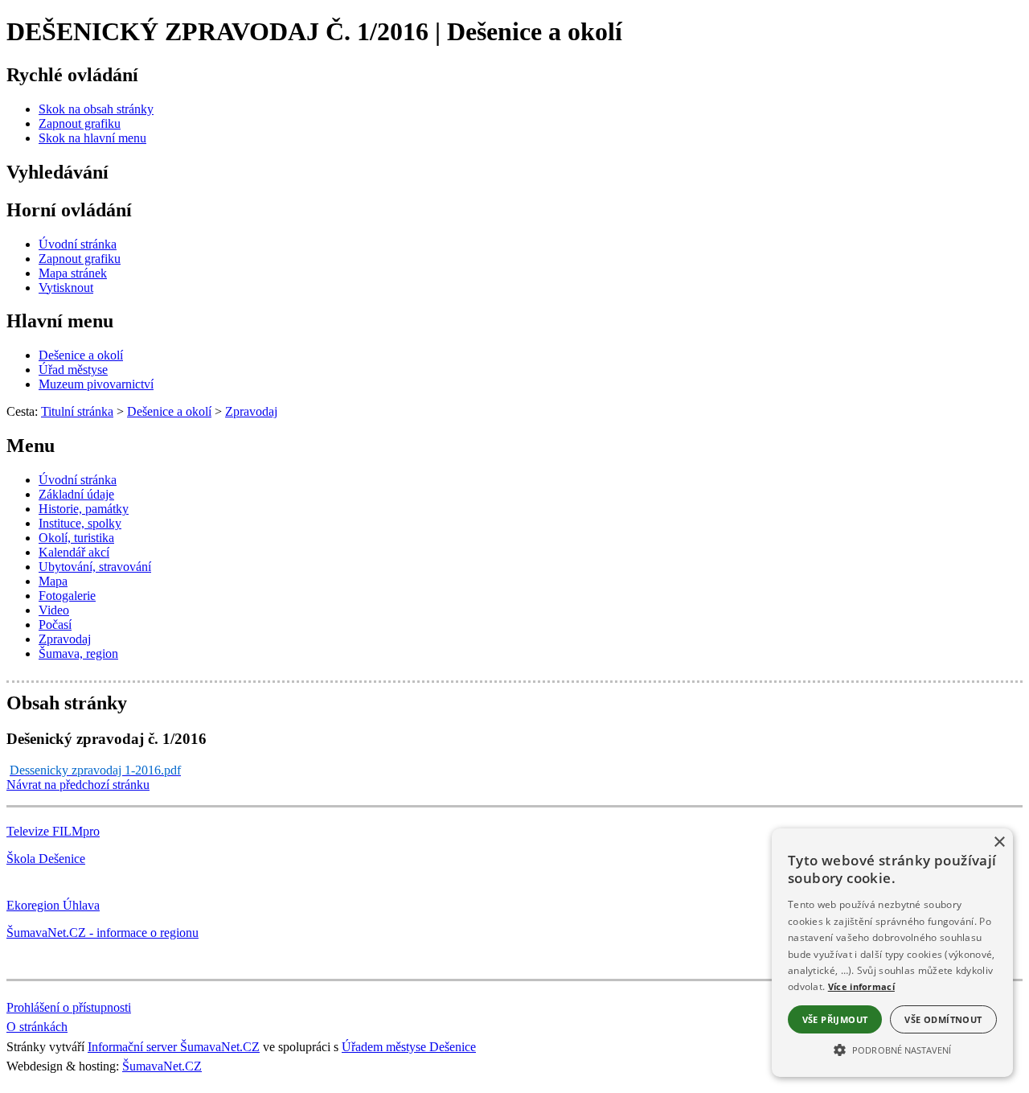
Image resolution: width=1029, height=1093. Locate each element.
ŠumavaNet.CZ (162, 1066)
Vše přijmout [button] (835, 1019)
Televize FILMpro (53, 831)
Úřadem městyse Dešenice (409, 1047)
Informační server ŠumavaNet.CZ (174, 1047)
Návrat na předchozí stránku (78, 784)
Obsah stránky (66, 702)
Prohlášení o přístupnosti (68, 1007)
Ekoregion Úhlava (53, 905)
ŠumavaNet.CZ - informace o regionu (102, 932)
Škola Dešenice (45, 858)
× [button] (999, 842)
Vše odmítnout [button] (943, 1019)
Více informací (861, 986)
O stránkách (37, 1026)
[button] (892, 1049)
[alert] (892, 952)
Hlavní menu (59, 320)
